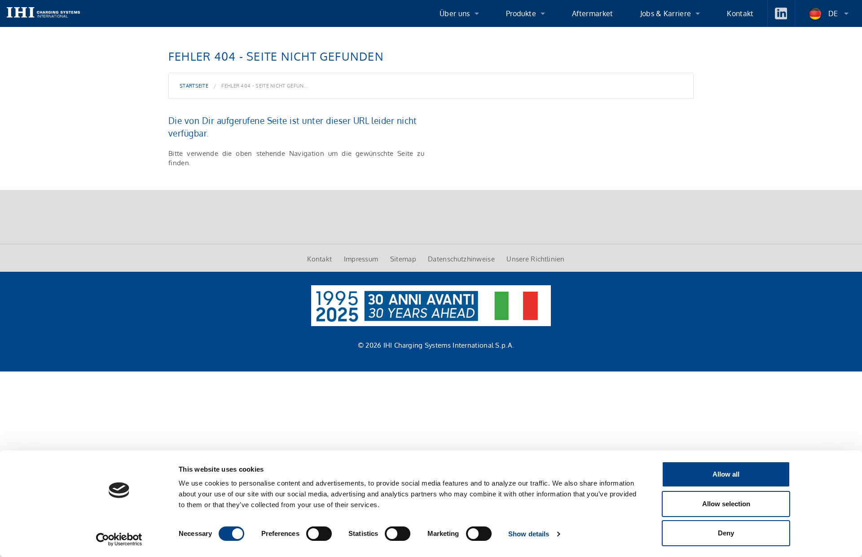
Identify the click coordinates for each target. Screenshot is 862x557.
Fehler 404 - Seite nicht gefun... (264, 86)
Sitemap (403, 258)
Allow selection (726, 504)
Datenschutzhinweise (461, 258)
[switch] (319, 533)
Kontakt (740, 13)
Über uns (455, 13)
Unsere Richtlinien (535, 258)
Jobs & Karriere (665, 13)
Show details (528, 534)
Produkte (521, 13)
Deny (726, 533)
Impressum (361, 258)
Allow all (725, 474)
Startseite (194, 86)
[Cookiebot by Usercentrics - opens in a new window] (119, 539)
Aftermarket (592, 13)
